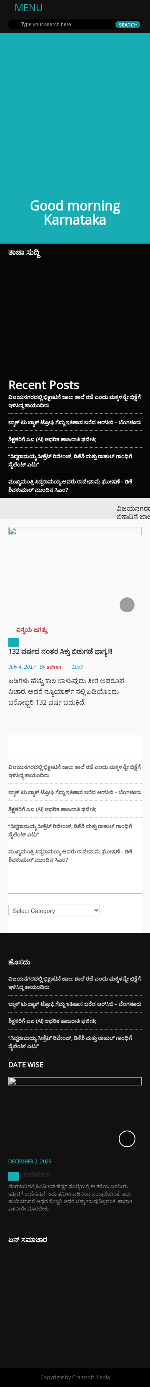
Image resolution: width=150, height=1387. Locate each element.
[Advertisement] (75, 111)
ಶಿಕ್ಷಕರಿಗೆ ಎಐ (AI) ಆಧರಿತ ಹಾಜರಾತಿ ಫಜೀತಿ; (52, 439)
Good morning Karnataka (75, 212)
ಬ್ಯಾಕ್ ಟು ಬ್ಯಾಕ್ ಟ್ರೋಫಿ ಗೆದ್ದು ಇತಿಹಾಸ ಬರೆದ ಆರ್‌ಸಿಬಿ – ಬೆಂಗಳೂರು (74, 422)
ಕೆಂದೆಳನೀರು (36, 1174)
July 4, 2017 (22, 667)
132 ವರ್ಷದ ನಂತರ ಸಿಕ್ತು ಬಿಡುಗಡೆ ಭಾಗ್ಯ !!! (60, 651)
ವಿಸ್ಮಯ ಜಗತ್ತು (32, 629)
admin (54, 667)
